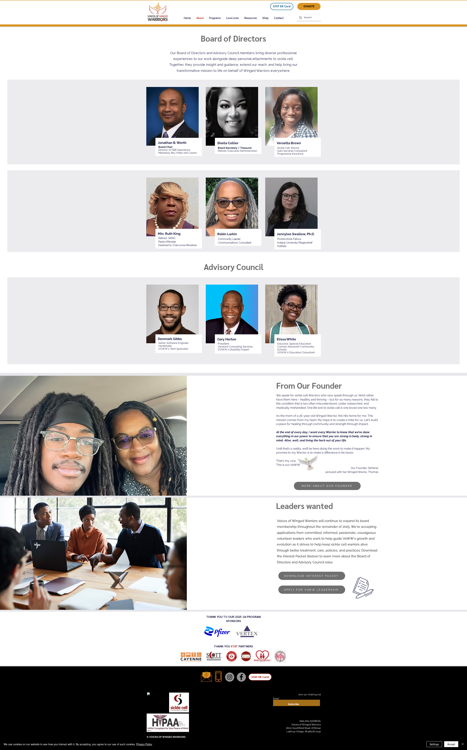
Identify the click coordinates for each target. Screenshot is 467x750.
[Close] (462, 744)
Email (276, 698)
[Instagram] (229, 677)
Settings (434, 744)
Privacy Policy (144, 744)
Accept (451, 744)
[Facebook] (241, 677)
